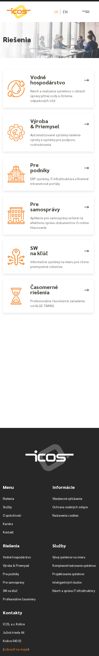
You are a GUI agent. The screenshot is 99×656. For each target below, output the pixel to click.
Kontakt (8, 532)
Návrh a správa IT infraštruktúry (73, 591)
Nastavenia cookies (65, 515)
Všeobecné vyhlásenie (67, 498)
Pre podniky (11, 574)
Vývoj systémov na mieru (68, 557)
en (65, 11)
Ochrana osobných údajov (70, 507)
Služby (7, 507)
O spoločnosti (12, 515)
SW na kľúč (10, 591)
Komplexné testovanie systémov (74, 565)
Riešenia (8, 498)
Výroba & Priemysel (16, 565)
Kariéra (8, 524)
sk (56, 11)
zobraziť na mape (16, 649)
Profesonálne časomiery (19, 599)
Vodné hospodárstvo (17, 557)
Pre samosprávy (13, 582)
